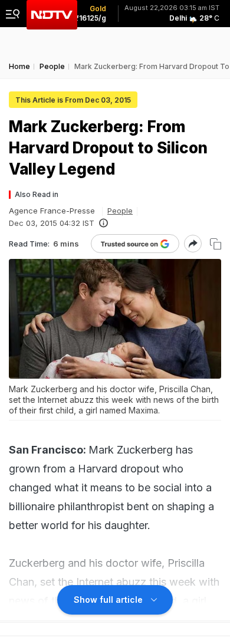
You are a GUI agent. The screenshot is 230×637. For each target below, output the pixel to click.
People (120, 210)
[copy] (215, 243)
